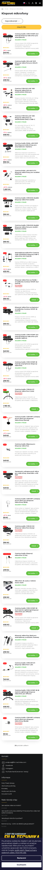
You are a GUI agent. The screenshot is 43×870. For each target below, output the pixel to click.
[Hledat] (29, 3)
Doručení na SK (7, 794)
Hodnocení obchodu (9, 791)
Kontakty (5, 788)
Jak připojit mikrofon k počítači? (12, 818)
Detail (34, 300)
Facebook (9, 765)
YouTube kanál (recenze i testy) (17, 771)
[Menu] (39, 3)
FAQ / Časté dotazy (8, 783)
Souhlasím (21, 865)
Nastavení (21, 858)
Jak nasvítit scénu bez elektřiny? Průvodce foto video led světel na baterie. (21, 812)
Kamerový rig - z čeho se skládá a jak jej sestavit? (18, 824)
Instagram (9, 768)
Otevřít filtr (21, 27)
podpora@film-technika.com (16, 762)
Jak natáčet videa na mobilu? (11, 805)
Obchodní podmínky (8, 786)
